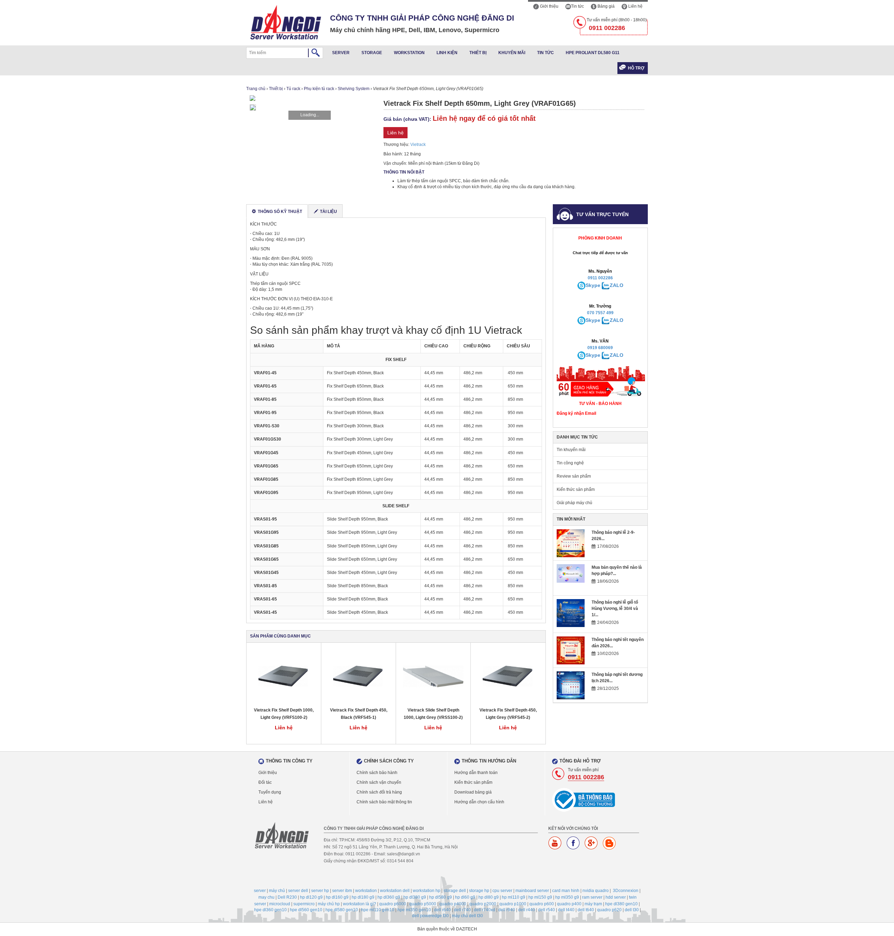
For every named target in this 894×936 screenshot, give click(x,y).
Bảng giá (605, 6)
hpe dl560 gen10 (306, 909)
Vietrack (418, 144)
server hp (320, 890)
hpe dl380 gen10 (621, 903)
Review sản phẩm (574, 476)
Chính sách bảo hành (377, 772)
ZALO (616, 285)
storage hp (479, 890)
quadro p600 (541, 903)
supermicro (304, 903)
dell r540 (546, 909)
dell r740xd (484, 909)
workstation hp (426, 890)
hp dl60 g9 (465, 897)
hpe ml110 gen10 (377, 909)
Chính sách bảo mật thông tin (384, 801)
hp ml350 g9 (567, 897)
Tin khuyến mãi (571, 449)
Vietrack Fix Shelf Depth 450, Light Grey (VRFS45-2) (508, 714)
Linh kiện (447, 52)
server (260, 890)
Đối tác (265, 782)
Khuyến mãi (511, 52)
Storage (371, 52)
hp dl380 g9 (414, 897)
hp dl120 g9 (311, 897)
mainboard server (532, 890)
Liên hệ (635, 6)
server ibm (342, 890)
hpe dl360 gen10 (270, 909)
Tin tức (577, 6)
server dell (298, 890)
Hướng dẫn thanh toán (476, 772)
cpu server (502, 890)
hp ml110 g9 (513, 897)
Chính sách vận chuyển (379, 782)
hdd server (616, 897)
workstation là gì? (359, 903)
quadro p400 (569, 903)
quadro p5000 (422, 903)
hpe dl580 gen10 (341, 909)
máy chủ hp (329, 903)
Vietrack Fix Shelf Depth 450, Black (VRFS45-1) (358, 714)
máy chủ (277, 890)
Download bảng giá (473, 792)
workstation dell (395, 890)
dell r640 (442, 909)
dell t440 (566, 909)
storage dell (455, 890)
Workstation (409, 52)
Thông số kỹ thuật (280, 211)
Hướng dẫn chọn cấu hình (479, 801)
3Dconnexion (625, 890)
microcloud (279, 903)
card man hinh (565, 890)
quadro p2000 (482, 903)
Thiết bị (477, 52)
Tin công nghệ (570, 462)
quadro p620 (609, 909)
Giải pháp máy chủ (574, 502)
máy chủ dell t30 (467, 915)
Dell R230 (287, 897)
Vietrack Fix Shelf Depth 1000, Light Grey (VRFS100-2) (284, 714)
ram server (592, 897)
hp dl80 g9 (488, 897)
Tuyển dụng (269, 792)
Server (341, 52)
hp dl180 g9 (363, 897)
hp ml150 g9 (540, 897)
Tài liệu (328, 211)
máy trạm (593, 903)
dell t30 (632, 909)
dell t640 (586, 909)
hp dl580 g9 (440, 897)
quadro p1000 (512, 903)
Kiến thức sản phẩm (576, 489)
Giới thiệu (548, 6)
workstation (366, 890)
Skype (593, 285)
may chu (266, 897)
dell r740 (462, 909)
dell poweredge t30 (430, 915)
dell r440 (526, 909)
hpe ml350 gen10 (414, 909)
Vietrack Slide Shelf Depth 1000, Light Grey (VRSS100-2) (433, 714)
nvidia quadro (595, 890)
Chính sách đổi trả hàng (379, 792)
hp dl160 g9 (337, 897)
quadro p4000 (452, 903)
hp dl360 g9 (389, 897)
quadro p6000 (392, 903)
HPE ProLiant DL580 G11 (593, 52)
